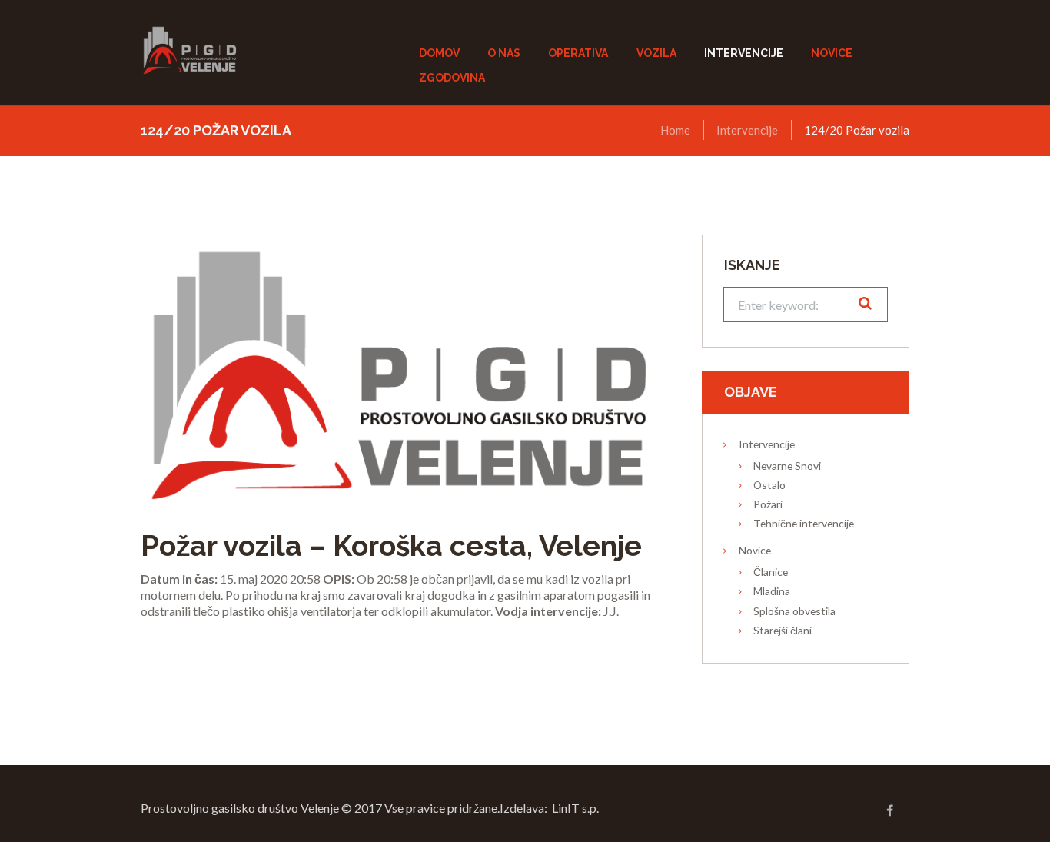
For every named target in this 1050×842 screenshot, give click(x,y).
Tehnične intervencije (803, 523)
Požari (768, 504)
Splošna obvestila (794, 610)
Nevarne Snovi (787, 465)
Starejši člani (782, 630)
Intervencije (747, 130)
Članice (770, 571)
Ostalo (769, 484)
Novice (755, 550)
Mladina (771, 590)
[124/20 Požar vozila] (398, 368)
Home (675, 130)
